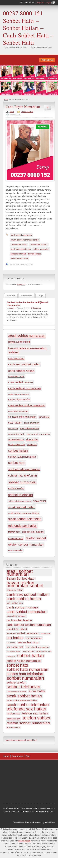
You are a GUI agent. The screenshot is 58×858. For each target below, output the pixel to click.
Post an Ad (47, 59)
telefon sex (14, 531)
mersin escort (43, 790)
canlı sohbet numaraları (24, 388)
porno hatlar (44, 417)
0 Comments (36, 308)
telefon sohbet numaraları (26, 544)
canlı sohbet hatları (19, 244)
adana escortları (28, 766)
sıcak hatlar (39, 500)
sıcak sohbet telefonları (21, 249)
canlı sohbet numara (39, 244)
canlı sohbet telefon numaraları (26, 405)
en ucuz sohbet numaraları (22, 416)
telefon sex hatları (33, 531)
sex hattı (16, 786)
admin (12, 112)
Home (6, 100)
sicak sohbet (32, 439)
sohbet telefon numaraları (19, 501)
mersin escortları (26, 790)
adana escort (12, 766)
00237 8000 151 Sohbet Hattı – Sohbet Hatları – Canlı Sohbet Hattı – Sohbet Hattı (28, 27)
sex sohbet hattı (16, 434)
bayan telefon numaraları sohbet (25, 240)
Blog (28, 756)
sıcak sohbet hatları (21, 507)
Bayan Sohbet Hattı (19, 341)
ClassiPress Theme (22, 822)
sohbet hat (32, 444)
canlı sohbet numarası (18, 394)
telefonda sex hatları (19, 258)
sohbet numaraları (41, 249)
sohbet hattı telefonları (22, 475)
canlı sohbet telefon (19, 399)
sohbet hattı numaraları (24, 469)
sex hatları (15, 422)
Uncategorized (27, 112)
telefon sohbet (34, 254)
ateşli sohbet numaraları (21, 235)
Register (40, 2)
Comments (26, 295)
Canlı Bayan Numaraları (23, 106)
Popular (11, 295)
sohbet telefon (16, 488)
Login (48, 2)
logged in (21, 284)
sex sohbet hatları (29, 428)
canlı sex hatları (16, 358)
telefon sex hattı (15, 538)
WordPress (50, 822)
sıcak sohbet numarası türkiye (23, 513)
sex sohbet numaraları (38, 434)
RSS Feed (54, 2)
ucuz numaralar (15, 550)
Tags (40, 295)
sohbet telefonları (18, 254)
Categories (17, 756)
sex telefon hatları (16, 439)
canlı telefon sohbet (18, 411)
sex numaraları (31, 422)
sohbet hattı (16, 462)
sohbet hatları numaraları (22, 456)
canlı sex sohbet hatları (24, 364)
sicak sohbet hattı (16, 444)
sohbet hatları (18, 450)
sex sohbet (13, 429)
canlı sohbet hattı (16, 376)
